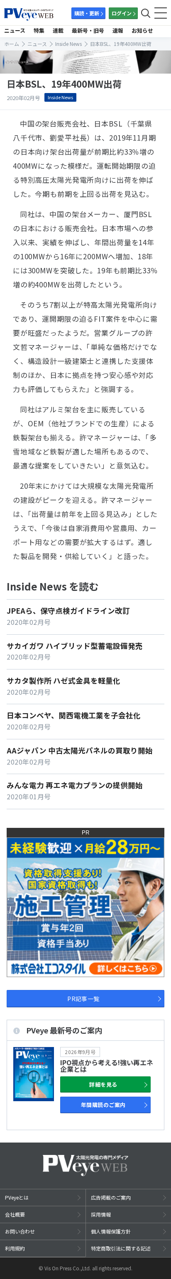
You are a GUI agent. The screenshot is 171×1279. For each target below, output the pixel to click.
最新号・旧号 (88, 30)
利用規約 (15, 1248)
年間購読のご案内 (103, 1105)
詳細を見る (103, 1084)
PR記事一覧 (83, 999)
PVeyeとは (17, 1197)
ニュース (14, 30)
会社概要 (15, 1214)
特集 (39, 30)
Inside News (60, 97)
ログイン (122, 13)
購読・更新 (86, 13)
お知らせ (142, 30)
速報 (117, 30)
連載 (58, 30)
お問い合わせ (20, 1231)
